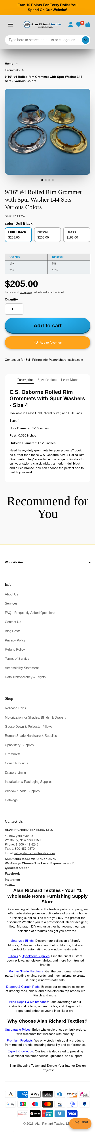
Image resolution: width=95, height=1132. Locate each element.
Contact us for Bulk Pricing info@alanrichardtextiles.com (44, 359)
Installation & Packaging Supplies (29, 781)
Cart (87, 24)
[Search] (85, 40)
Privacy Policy (15, 640)
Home (9, 63)
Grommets (12, 70)
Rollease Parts (15, 708)
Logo (42, 24)
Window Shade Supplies (22, 791)
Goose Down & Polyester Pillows (29, 726)
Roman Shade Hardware (26, 971)
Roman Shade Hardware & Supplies (31, 735)
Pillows (13, 956)
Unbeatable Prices (17, 1029)
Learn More (69, 380)
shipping (26, 292)
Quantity (11, 299)
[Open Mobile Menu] (10, 25)
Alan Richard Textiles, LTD (53, 1123)
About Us (11, 594)
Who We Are (14, 562)
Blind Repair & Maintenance (28, 1002)
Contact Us (13, 622)
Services (11, 603)
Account (70, 24)
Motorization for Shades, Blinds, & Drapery (35, 717)
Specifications (47, 380)
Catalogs (11, 800)
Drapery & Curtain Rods (23, 986)
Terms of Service (17, 658)
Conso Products (16, 763)
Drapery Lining (15, 772)
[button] (47, 342)
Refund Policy (15, 649)
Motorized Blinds (22, 940)
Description (25, 380)
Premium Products (20, 1040)
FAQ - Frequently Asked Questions (30, 613)
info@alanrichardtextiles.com (34, 853)
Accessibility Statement (22, 668)
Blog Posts (13, 631)
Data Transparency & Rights (25, 677)
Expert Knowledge (20, 1051)
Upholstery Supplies (19, 745)
